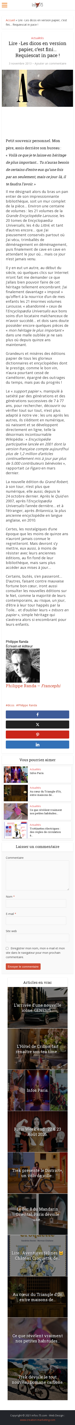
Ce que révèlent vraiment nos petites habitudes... (46, 811)
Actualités (37, 38)
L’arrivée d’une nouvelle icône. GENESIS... (37, 1007)
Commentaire (15, 858)
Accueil (10, 20)
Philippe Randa (27, 705)
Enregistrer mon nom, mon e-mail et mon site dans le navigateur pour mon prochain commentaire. (35, 952)
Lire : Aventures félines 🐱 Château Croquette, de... (38, 1255)
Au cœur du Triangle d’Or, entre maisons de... (45, 793)
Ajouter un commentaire (50, 63)
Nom (10, 896)
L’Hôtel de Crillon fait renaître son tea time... (37, 1049)
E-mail (11, 914)
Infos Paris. (37, 773)
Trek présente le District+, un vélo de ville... (37, 1173)
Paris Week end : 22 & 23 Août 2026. (37, 1131)
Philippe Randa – (33, 685)
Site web (11, 931)
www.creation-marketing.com (37, 1420)
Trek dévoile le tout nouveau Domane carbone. (37, 1379)
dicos (11, 705)
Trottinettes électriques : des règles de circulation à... (45, 832)
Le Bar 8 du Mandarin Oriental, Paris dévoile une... (37, 1214)
